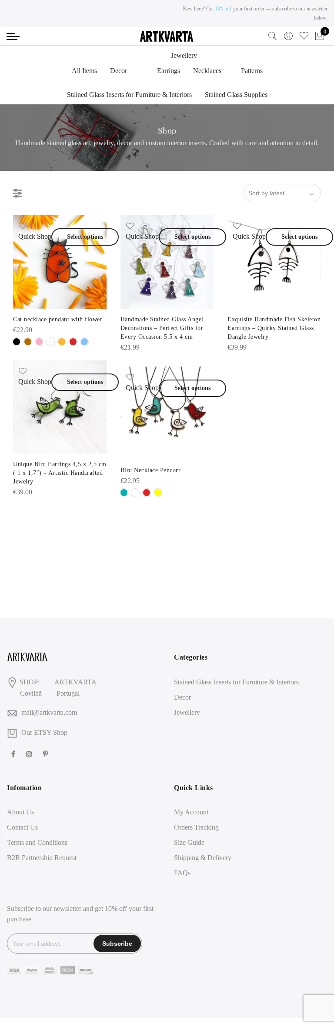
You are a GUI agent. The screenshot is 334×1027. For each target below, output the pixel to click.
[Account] (288, 36)
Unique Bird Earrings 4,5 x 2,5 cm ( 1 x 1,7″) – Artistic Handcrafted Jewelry (60, 473)
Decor (118, 70)
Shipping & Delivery (202, 857)
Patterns (252, 70)
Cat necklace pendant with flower (57, 319)
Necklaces (207, 70)
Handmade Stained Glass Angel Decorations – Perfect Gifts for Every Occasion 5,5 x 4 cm (162, 328)
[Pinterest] (46, 753)
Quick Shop (34, 236)
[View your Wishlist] (304, 38)
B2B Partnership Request (42, 857)
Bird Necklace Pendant (150, 470)
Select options (85, 236)
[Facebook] (14, 753)
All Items (84, 70)
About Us (20, 812)
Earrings (168, 70)
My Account (191, 812)
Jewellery (184, 55)
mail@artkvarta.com (49, 712)
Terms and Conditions (37, 842)
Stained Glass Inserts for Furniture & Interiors (129, 94)
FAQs (182, 873)
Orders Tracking (196, 827)
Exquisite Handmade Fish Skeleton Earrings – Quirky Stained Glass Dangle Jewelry (274, 328)
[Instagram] (30, 753)
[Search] (273, 38)
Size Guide (189, 842)
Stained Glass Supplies (236, 94)
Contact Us (22, 827)
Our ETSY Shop (44, 732)
